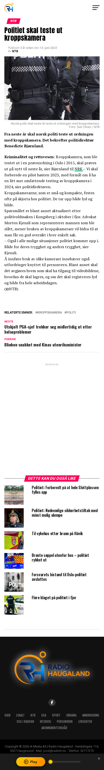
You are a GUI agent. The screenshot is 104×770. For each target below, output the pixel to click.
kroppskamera (49, 312)
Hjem (7, 715)
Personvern (65, 721)
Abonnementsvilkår (54, 727)
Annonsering (90, 715)
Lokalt (20, 715)
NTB (15, 51)
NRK (78, 169)
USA (43, 715)
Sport (56, 715)
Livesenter (85, 721)
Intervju (45, 721)
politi (71, 312)
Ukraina (71, 715)
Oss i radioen (25, 721)
